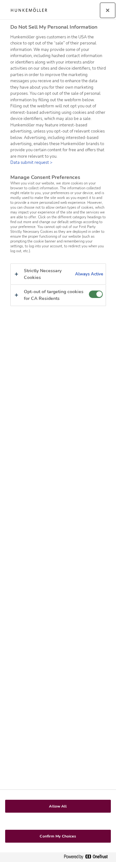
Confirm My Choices (58, 836)
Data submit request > (31, 162)
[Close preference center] (108, 10)
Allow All (58, 806)
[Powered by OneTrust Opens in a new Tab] (88, 857)
